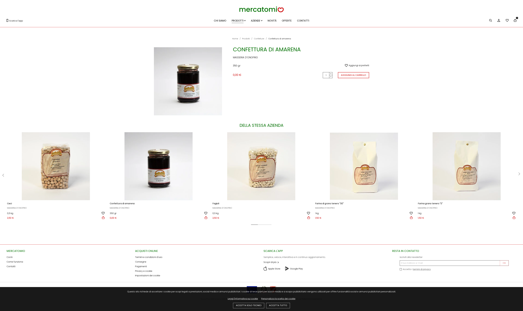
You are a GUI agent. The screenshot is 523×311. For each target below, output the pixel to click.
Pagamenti (141, 266)
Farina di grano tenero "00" (329, 203)
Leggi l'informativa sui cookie (243, 298)
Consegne (140, 261)
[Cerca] (490, 20)
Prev (3, 175)
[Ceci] (56, 166)
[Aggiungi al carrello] (103, 218)
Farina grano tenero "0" (430, 203)
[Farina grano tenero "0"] (466, 166)
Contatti (11, 266)
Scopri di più (272, 262)
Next (519, 174)
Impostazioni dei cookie (147, 275)
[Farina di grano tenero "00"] (364, 166)
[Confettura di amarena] (158, 166)
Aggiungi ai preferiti (359, 65)
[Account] (498, 21)
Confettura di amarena (122, 203)
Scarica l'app (16, 20)
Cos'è (10, 257)
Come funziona (15, 261)
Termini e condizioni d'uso (148, 257)
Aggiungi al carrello (353, 75)
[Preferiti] (507, 20)
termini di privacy (422, 269)
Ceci (9, 203)
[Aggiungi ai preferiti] (103, 213)
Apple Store (274, 268)
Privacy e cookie (143, 271)
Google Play (296, 268)
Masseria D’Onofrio (245, 57)
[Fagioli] (261, 166)
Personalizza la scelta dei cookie (278, 298)
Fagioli (215, 203)
